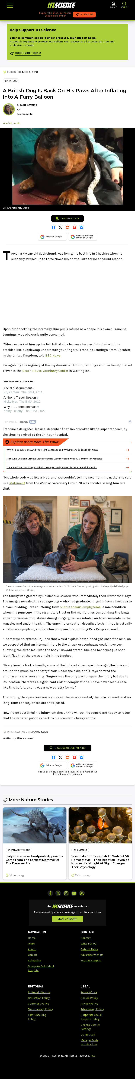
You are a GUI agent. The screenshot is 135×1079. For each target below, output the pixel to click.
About (32, 949)
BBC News (52, 355)
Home (32, 938)
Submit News (89, 949)
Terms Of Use (89, 992)
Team (31, 943)
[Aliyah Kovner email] (19, 110)
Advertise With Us (92, 954)
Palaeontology (20, 850)
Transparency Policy (40, 1009)
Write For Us (88, 943)
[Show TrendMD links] (130, 421)
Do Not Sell (88, 1034)
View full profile (11, 123)
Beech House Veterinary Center (45, 371)
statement (17, 483)
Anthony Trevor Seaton (20, 397)
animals (82, 850)
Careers (32, 954)
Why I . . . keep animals (20, 407)
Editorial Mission (39, 992)
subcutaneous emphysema (80, 607)
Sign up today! (67, 918)
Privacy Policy (89, 1003)
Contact (86, 938)
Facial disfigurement (18, 388)
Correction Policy (39, 998)
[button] (124, 4)
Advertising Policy (92, 1009)
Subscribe (34, 960)
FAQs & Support (91, 960)
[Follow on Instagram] (66, 893)
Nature (12, 80)
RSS (93, 1055)
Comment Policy (38, 1003)
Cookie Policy (89, 998)
